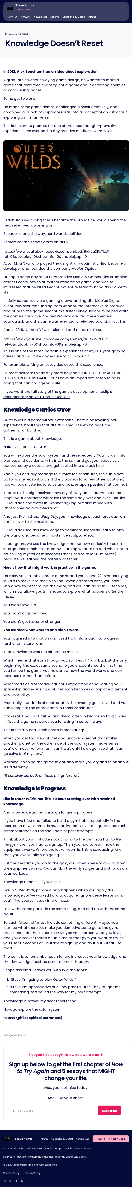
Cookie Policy (32, 1173)
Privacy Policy (11, 1173)
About (44, 1138)
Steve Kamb (24, 5)
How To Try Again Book (110, 1139)
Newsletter (82, 1138)
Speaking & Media (62, 1138)
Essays (22, 1035)
